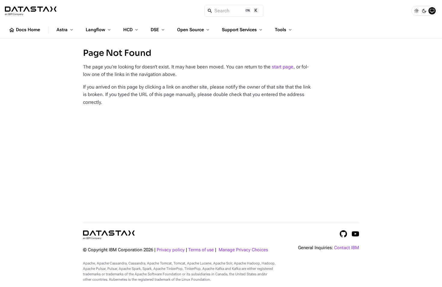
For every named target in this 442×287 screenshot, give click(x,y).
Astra (65, 29)
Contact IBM (346, 247)
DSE (158, 29)
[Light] (416, 10)
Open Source (193, 29)
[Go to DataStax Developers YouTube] (355, 233)
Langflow (99, 29)
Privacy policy (171, 249)
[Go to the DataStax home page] (109, 235)
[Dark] (424, 10)
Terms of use (201, 249)
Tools (284, 29)
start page (282, 67)
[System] (432, 10)
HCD (131, 29)
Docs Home (24, 30)
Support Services (242, 29)
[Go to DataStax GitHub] (343, 233)
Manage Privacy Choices (243, 249)
